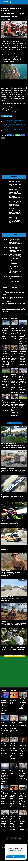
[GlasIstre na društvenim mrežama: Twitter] (12, 838)
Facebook (9, 135)
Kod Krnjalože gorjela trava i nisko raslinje (14, 130)
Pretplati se (15, 856)
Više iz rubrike (14, 423)
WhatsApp (18, 135)
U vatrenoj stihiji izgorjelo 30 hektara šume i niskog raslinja (14, 121)
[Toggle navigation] (2, 2)
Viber (23, 135)
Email (3, 137)
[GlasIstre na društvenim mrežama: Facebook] (8, 838)
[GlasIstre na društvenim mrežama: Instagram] (20, 838)
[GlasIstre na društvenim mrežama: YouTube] (16, 838)
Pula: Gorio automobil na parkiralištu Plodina (15, 125)
